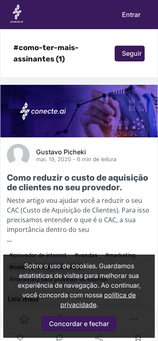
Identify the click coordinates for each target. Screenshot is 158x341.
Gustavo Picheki (61, 151)
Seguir (132, 53)
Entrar (131, 15)
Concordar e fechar (79, 324)
